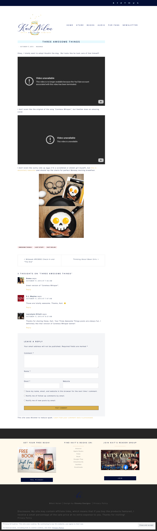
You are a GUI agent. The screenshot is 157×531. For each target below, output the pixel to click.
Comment (29, 353)
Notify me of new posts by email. (41, 400)
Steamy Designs (82, 503)
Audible (78, 464)
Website (66, 381)
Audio (101, 25)
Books (91, 25)
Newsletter (130, 25)
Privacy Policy (101, 503)
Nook (78, 456)
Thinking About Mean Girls (85, 259)
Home (70, 25)
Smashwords (78, 462)
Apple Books (78, 451)
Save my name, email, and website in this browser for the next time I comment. (62, 391)
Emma (29, 278)
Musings (39, 46)
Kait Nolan (51, 247)
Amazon (78, 448)
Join (120, 478)
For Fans (114, 25)
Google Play (78, 459)
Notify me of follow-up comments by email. (45, 396)
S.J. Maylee (31, 296)
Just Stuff (39, 247)
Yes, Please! (37, 480)
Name (27, 371)
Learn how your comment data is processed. (73, 418)
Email (27, 381)
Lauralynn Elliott (34, 314)
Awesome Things (25, 247)
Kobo (79, 454)
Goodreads (78, 467)
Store (80, 25)
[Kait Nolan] (35, 24)
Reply (28, 289)
